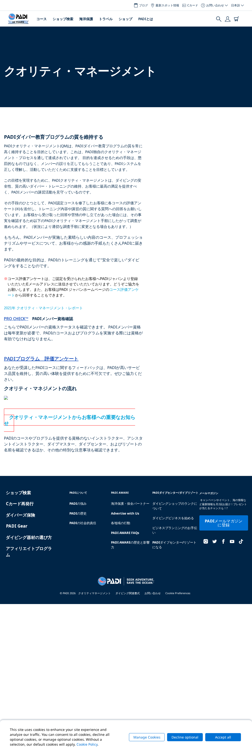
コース (41, 18)
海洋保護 (86, 18)
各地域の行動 (120, 523)
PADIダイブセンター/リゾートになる (174, 544)
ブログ (143, 5)
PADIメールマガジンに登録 (224, 523)
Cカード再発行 (20, 503)
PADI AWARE (120, 492)
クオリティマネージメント (94, 593)
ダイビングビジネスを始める (173, 518)
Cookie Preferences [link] (177, 593)
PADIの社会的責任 (82, 523)
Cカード (192, 5)
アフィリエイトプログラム (29, 552)
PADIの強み (78, 503)
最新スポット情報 (167, 5)
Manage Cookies (146, 737)
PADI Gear (16, 526)
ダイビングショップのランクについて (174, 506)
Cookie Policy (87, 744)
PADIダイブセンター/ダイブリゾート (175, 492)
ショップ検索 (63, 18)
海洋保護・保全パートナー (130, 503)
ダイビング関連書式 (127, 593)
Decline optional (185, 737)
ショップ (125, 18)
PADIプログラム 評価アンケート (41, 358)
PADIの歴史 (78, 513)
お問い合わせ (152, 593)
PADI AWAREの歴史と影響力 (130, 544)
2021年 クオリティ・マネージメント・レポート (43, 308)
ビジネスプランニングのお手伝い (174, 530)
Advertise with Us (125, 513)
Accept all (223, 737)
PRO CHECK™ (16, 318)
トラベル (106, 18)
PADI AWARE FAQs (125, 533)
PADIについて (78, 492)
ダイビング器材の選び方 (29, 537)
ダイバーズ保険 (20, 515)
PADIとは (145, 18)
